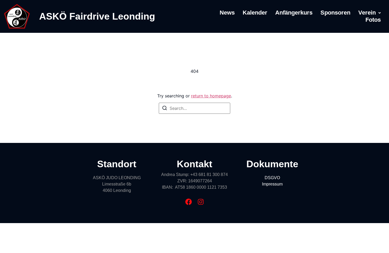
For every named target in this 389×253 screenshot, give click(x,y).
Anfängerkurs (294, 12)
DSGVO (272, 177)
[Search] (164, 108)
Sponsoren (335, 12)
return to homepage (211, 95)
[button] (369, 12)
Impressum (272, 184)
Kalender (255, 12)
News (227, 12)
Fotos (373, 19)
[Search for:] (194, 108)
